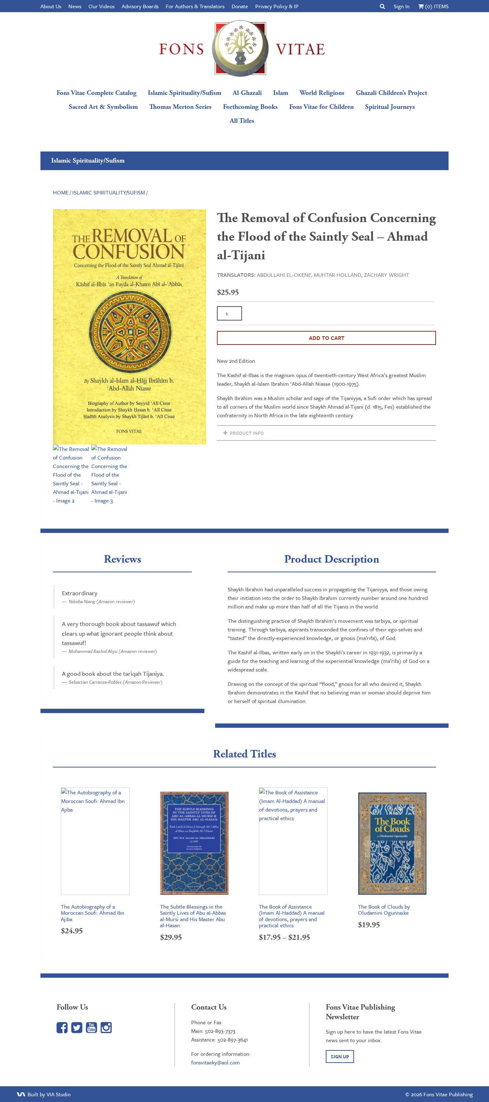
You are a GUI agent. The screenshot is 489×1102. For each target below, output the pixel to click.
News (74, 6)
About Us (50, 6)
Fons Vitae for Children (321, 106)
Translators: (236, 275)
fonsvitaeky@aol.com (215, 1062)
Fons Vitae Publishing (242, 48)
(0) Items (436, 6)
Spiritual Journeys (390, 106)
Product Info (246, 433)
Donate (240, 6)
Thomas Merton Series (180, 106)
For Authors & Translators (195, 6)
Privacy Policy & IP (277, 6)
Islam (280, 92)
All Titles (242, 120)
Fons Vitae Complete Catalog (96, 92)
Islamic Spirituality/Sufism (184, 92)
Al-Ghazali (247, 92)
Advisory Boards (140, 6)
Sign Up (340, 1056)
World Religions (322, 92)
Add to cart (326, 338)
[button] (382, 6)
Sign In (402, 6)
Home (60, 192)
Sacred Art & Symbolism (103, 106)
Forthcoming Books (250, 106)
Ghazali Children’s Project (391, 92)
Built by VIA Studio (48, 1094)
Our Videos (101, 6)
